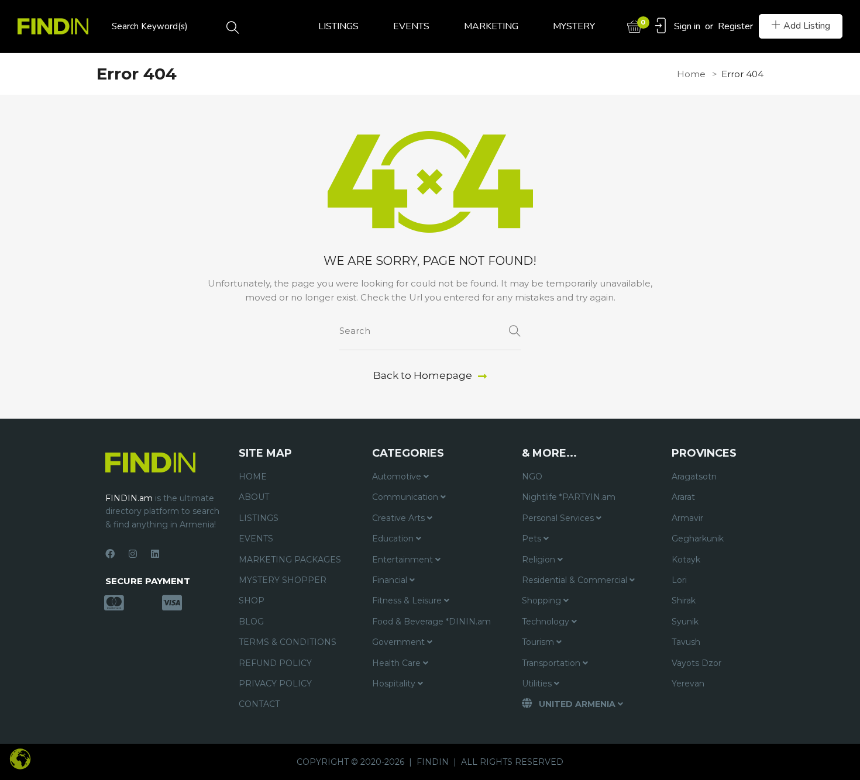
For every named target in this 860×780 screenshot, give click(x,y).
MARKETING (491, 26)
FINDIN (433, 762)
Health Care (397, 663)
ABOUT (254, 497)
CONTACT (259, 704)
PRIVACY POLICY (275, 683)
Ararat (683, 497)
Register (735, 26)
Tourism (539, 642)
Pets (532, 538)
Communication (406, 497)
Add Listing (806, 25)
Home (691, 74)
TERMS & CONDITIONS (287, 642)
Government (399, 642)
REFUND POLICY (275, 663)
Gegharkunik (698, 538)
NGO (532, 476)
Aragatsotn (694, 476)
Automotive (398, 476)
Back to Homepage (422, 375)
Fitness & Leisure (408, 600)
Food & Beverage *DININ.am (431, 621)
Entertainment (403, 559)
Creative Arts (399, 518)
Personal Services (559, 518)
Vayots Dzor (696, 663)
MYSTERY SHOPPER (282, 580)
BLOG (251, 621)
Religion (540, 559)
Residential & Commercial (575, 580)
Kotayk (686, 559)
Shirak (684, 600)
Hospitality (395, 683)
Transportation (552, 663)
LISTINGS (338, 26)
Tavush (686, 642)
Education (394, 538)
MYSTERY (574, 26)
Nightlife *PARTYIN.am (568, 497)
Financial (391, 580)
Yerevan (688, 683)
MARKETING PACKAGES (290, 559)
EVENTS (411, 26)
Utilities (538, 683)
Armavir (687, 518)
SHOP (251, 600)
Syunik (685, 621)
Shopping (542, 600)
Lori (679, 580)
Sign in (687, 26)
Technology (547, 621)
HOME (253, 476)
